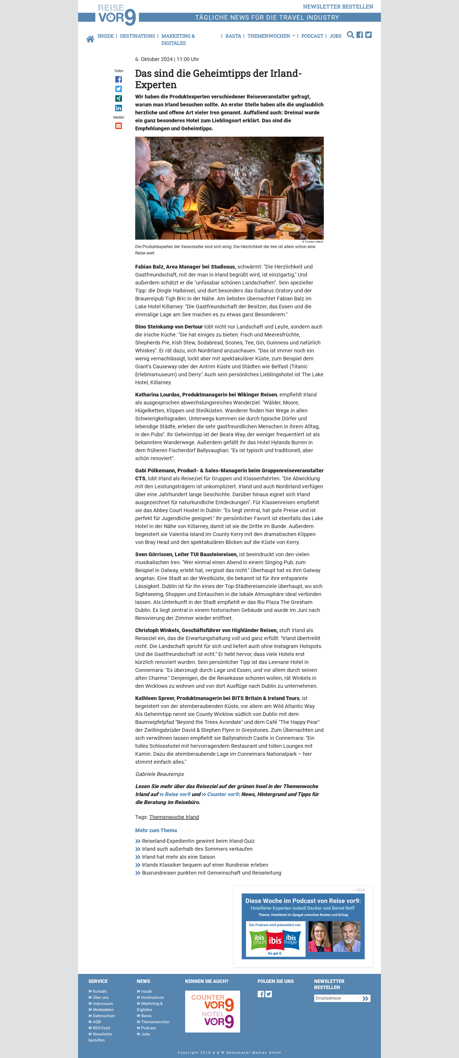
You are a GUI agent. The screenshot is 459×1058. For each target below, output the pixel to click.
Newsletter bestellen (100, 1037)
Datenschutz (103, 1015)
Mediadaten (103, 1009)
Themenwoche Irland (174, 817)
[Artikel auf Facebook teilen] (119, 80)
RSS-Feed (101, 1028)
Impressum (102, 1003)
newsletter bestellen (338, 6)
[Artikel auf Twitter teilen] (119, 90)
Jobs (336, 36)
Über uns (100, 997)
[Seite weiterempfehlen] (119, 127)
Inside (106, 36)
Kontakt (99, 991)
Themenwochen (154, 1022)
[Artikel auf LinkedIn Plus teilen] (119, 109)
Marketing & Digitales (178, 39)
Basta (233, 36)
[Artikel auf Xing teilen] (119, 99)
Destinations (137, 36)
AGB (96, 1022)
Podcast (312, 36)
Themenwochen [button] (269, 36)
